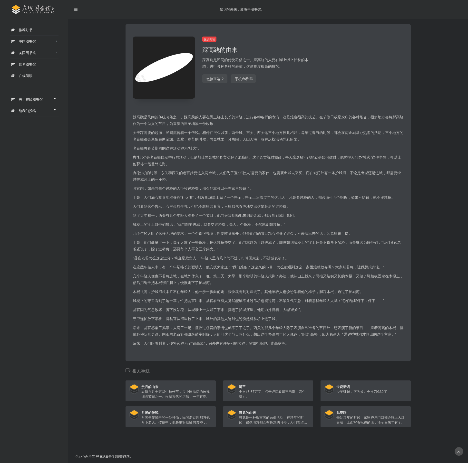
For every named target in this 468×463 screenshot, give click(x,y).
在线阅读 (209, 39)
